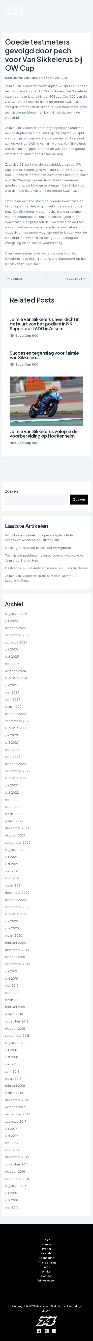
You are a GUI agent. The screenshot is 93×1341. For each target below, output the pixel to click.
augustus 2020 (16, 914)
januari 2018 (14, 1093)
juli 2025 (11, 649)
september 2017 (17, 1114)
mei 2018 (12, 1064)
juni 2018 (11, 1057)
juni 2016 (11, 1200)
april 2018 (12, 1071)
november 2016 (17, 1164)
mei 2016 (12, 1207)
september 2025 (18, 635)
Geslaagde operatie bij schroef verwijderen (38, 548)
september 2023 (18, 721)
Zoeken (11, 491)
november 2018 (17, 1021)
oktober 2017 (15, 1107)
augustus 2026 (16, 614)
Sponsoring (46, 1258)
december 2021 (17, 828)
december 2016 (17, 1157)
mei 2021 (12, 871)
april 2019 (12, 993)
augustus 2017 (16, 1121)
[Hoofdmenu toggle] (83, 10)
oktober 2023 (15, 714)
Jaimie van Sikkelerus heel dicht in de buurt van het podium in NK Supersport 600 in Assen (45, 323)
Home (46, 1240)
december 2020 (17, 892)
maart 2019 (13, 1000)
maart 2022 (13, 814)
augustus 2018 (16, 1043)
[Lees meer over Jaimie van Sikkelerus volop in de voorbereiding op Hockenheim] (46, 401)
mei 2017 (12, 1143)
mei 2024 (12, 692)
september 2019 (17, 964)
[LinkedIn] (54, 1331)
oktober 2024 (15, 671)
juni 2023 (12, 742)
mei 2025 (12, 664)
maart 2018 (13, 1079)
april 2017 (12, 1150)
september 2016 (17, 1179)
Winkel (46, 1271)
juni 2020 (12, 928)
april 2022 (12, 807)
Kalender (47, 1253)
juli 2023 (11, 735)
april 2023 (12, 757)
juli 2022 (11, 785)
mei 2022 (12, 800)
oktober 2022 (15, 764)
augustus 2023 (16, 728)
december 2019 (17, 950)
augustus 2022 (16, 778)
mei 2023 (12, 750)
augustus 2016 (16, 1186)
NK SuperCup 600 (24, 335)
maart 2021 (13, 885)
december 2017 (17, 1100)
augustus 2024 (16, 678)
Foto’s (47, 1267)
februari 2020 (15, 943)
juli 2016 (11, 1193)
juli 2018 (11, 1050)
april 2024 (12, 699)
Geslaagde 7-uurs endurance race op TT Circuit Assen (46, 568)
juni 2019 (11, 978)
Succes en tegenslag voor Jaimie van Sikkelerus (44, 355)
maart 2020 (13, 935)
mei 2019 (12, 985)
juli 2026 (11, 621)
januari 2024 (14, 706)
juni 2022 (12, 792)
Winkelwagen (46, 1280)
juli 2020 (11, 921)
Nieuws (47, 1244)
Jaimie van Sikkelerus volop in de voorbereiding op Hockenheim (44, 433)
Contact (46, 1276)
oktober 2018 (15, 1028)
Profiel (46, 1249)
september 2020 (18, 907)
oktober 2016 (15, 1171)
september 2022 (18, 771)
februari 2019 (15, 1007)
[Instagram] (46, 1331)
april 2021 (12, 878)
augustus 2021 (16, 850)
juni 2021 (11, 864)
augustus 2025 (16, 642)
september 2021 (17, 842)
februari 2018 (15, 1085)
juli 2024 (11, 685)
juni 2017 (11, 1136)
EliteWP (47, 1310)
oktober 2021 (15, 835)
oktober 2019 (15, 957)
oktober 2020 (15, 900)
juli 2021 (11, 857)
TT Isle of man (46, 1262)
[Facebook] (39, 1331)
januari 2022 (14, 821)
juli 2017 (11, 1129)
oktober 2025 (15, 628)
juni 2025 (12, 656)
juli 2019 (11, 971)
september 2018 (17, 1035)
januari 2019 (14, 1014)
